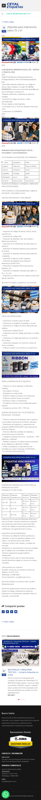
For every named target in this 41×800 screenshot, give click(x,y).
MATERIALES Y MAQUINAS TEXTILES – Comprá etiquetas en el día (23, 672)
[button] (17, 699)
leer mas (11, 695)
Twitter (7, 611)
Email (15, 611)
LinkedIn (11, 611)
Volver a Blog (9, 22)
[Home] (15, 5)
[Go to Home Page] (2, 14)
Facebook (3, 611)
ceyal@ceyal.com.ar (9, 781)
